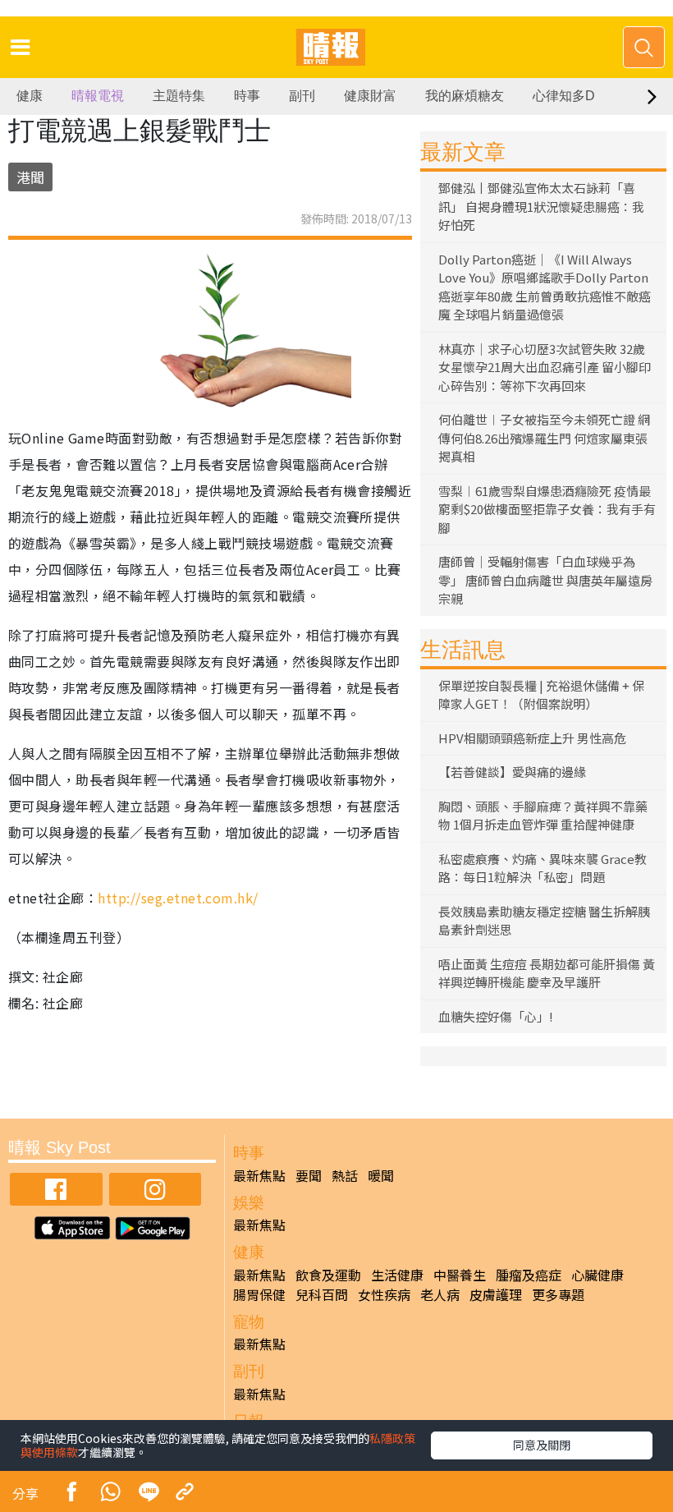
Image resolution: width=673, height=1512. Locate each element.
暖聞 (381, 1175)
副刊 (302, 96)
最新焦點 (259, 1175)
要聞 (308, 1175)
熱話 (345, 1175)
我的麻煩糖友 (464, 96)
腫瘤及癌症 (528, 1275)
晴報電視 (97, 96)
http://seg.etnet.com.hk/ (178, 898)
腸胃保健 (259, 1294)
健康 (29, 96)
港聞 (30, 177)
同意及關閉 (541, 1444)
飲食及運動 (328, 1275)
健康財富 (370, 96)
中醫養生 (459, 1275)
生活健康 (397, 1275)
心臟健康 (597, 1275)
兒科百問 (321, 1294)
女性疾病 (384, 1294)
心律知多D (564, 96)
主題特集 (179, 96)
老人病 (440, 1294)
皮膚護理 (495, 1294)
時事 (247, 96)
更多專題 (558, 1294)
